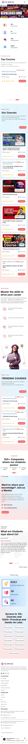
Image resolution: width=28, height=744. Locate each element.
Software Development (5, 687)
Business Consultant (5, 680)
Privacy (11, 732)
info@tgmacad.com (7, 715)
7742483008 (13, 717)
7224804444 (7, 727)
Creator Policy (4, 704)
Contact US (5, 512)
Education (3, 690)
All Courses (23, 127)
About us (2, 694)
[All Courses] (22, 125)
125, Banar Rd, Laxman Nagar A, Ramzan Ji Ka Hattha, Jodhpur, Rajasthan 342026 (13, 712)
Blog (2, 699)
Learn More (22, 81)
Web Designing (4, 685)
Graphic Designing (4, 683)
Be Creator (3, 706)
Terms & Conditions (5, 732)
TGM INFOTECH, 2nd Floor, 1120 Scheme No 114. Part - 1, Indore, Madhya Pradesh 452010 (14, 722)
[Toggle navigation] (24, 2)
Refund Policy (3, 701)
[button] (8, 99)
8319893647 (7, 717)
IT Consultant (3, 678)
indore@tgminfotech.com (8, 725)
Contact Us (3, 697)
